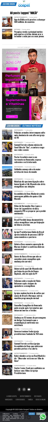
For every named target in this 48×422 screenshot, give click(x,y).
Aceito (32, 414)
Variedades (9, 399)
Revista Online (41, 399)
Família (30, 399)
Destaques (37, 396)
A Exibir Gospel (12, 396)
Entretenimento (25, 396)
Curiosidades (20, 399)
